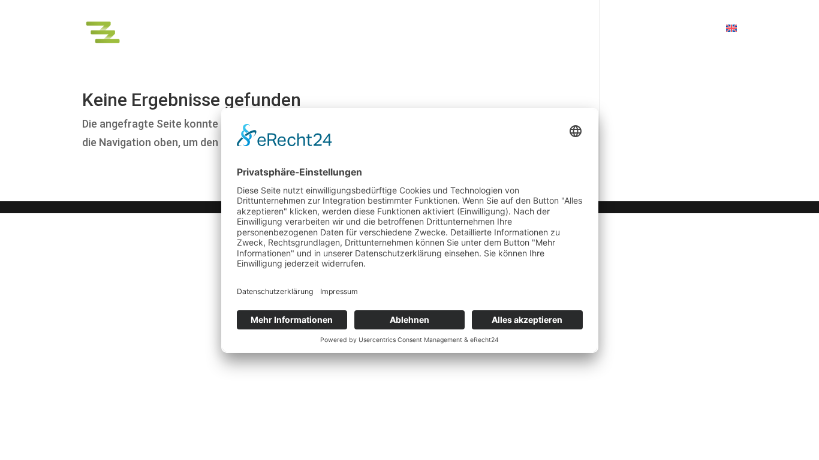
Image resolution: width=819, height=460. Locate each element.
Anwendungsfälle (534, 29)
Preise (616, 29)
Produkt (448, 29)
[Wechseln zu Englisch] (731, 40)
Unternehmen (679, 29)
